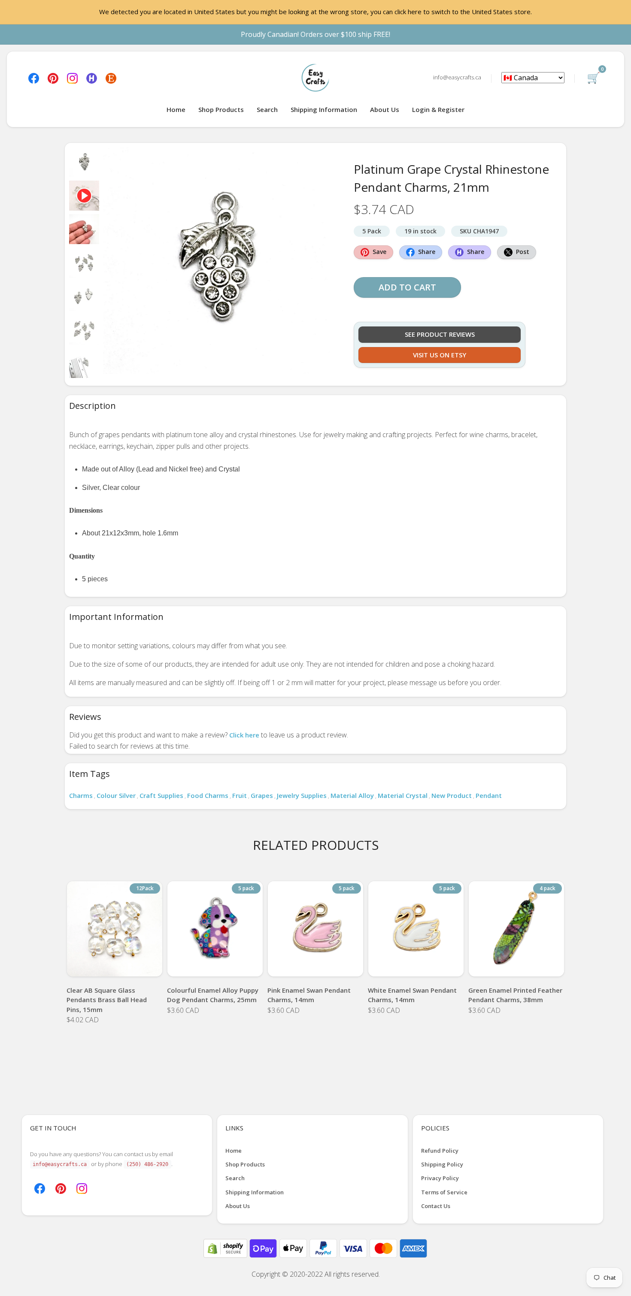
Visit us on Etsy (439, 354)
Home (176, 109)
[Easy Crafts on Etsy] (111, 77)
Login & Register (438, 109)
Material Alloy (352, 795)
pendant (489, 795)
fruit (239, 795)
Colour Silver (116, 795)
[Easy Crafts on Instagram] (72, 77)
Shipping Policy (442, 1164)
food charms (207, 795)
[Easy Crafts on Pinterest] (53, 77)
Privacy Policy (440, 1178)
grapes (262, 795)
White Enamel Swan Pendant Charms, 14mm (412, 995)
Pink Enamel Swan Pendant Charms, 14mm (309, 995)
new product (451, 795)
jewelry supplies (302, 795)
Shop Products (221, 109)
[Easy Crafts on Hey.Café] (91, 77)
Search (267, 109)
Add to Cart (407, 287)
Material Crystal (403, 795)
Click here (244, 735)
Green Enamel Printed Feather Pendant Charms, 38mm (515, 995)
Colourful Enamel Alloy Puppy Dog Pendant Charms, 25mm (212, 995)
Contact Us (435, 1206)
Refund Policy (439, 1150)
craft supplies (161, 795)
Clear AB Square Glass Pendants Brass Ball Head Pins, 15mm (107, 1000)
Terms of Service (444, 1192)
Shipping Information (324, 109)
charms (81, 795)
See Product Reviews (440, 334)
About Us (384, 109)
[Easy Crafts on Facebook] (33, 77)
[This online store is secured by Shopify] (226, 1247)
